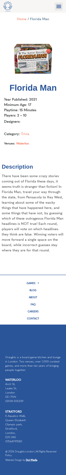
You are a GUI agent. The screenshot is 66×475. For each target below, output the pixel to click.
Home (22, 18)
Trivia (25, 133)
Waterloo (22, 143)
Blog (33, 290)
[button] (59, 6)
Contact (33, 318)
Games (31, 283)
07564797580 (13, 441)
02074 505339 (14, 401)
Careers (33, 311)
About (33, 297)
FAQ (33, 304)
